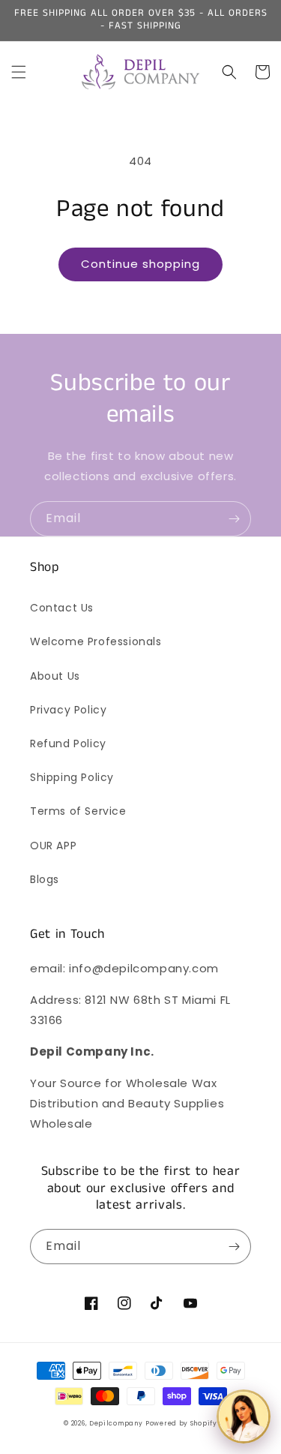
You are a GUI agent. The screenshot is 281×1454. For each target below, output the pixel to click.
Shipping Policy (72, 777)
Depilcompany (115, 1423)
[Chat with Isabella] (244, 1416)
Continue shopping (140, 264)
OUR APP (53, 845)
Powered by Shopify (181, 1423)
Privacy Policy (68, 709)
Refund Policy (68, 743)
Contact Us (62, 607)
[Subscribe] (233, 518)
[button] (18, 72)
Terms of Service (78, 811)
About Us (55, 675)
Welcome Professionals (96, 641)
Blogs (44, 879)
